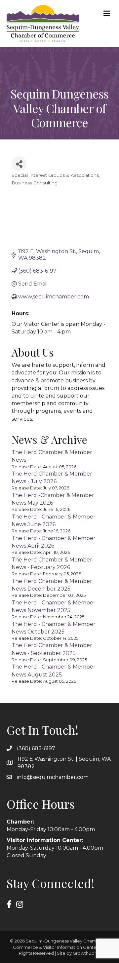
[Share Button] (19, 163)
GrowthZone (86, 953)
